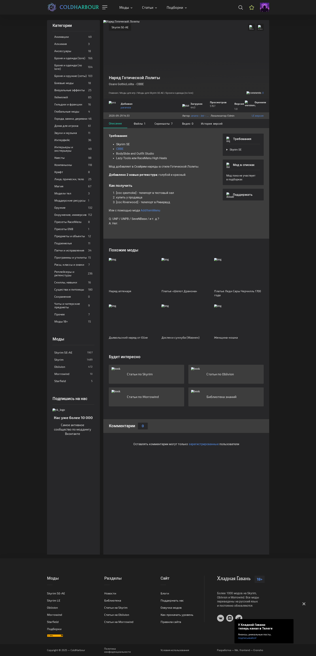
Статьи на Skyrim (115, 607)
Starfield (73, 381)
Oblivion (73, 366)
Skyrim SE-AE (73, 352)
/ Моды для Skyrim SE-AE (150, 93)
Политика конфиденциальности (117, 650)
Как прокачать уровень (177, 614)
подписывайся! (247, 637)
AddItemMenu (150, 210)
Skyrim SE (236, 149)
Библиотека (112, 600)
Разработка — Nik (227, 650)
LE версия (258, 115)
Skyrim (73, 359)
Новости (110, 593)
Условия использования (175, 650)
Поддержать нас (172, 600)
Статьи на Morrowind (118, 621)
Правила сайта (171, 621)
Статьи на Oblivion (116, 614)
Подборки (175, 7)
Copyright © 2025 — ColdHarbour (66, 650)
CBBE (119, 149)
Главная (113, 93)
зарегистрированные (204, 444)
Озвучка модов (171, 607)
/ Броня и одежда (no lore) (178, 93)
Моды (124, 7)
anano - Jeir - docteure (200, 115)
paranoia (126, 107)
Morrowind (73, 374)
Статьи (147, 7)
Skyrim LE (53, 600)
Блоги (165, 593)
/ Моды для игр (127, 93)
